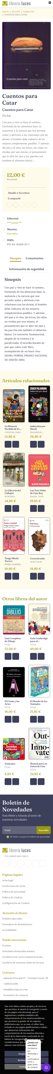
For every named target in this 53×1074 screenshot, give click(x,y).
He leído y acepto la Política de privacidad (30, 836)
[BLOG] (28, 863)
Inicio (5, 11)
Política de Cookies (12, 897)
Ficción (16, 11)
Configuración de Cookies (16, 903)
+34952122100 (10, 983)
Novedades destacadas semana (18, 951)
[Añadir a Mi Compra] (8, 444)
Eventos (6, 945)
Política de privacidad (13, 891)
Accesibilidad (9, 930)
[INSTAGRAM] (13, 863)
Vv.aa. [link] (6, 115)
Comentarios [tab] (34, 258)
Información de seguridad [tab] (26, 269)
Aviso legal (7, 880)
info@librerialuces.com (15, 989)
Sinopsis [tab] (15, 258)
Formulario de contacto (15, 995)
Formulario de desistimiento (17, 924)
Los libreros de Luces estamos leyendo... (23, 956)
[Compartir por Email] (28, 204)
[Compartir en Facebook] (9, 204)
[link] (15, 444)
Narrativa (28, 11)
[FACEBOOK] (5, 863)
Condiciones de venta (13, 886)
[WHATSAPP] (43, 863)
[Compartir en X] (15, 204)
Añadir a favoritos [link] (19, 192)
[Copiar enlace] (34, 204)
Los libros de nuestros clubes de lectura (23, 962)
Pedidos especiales (12, 918)
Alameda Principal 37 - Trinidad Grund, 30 (25, 978)
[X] (20, 863)
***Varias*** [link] (14, 222)
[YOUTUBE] (35, 863)
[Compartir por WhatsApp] (21, 204)
